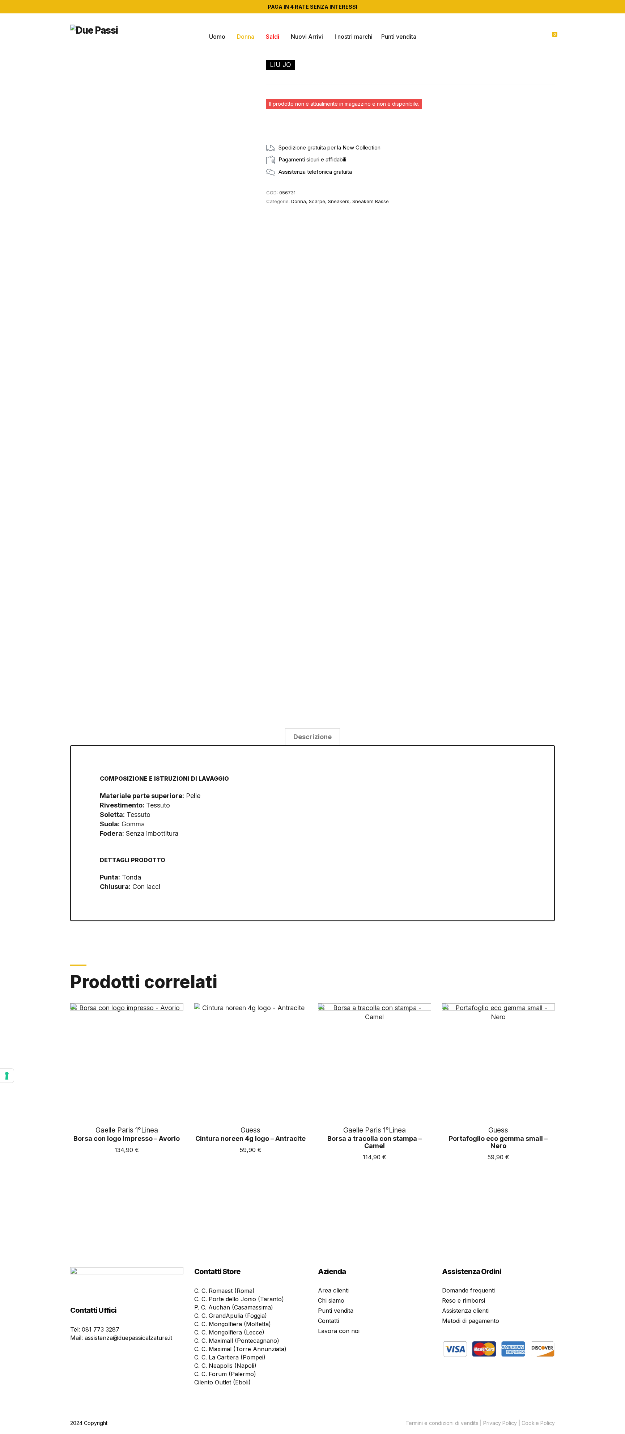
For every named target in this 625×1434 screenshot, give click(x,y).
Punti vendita (398, 36)
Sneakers (338, 201)
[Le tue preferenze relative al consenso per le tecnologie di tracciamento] (7, 1076)
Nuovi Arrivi (307, 36)
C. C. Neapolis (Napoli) (225, 1365)
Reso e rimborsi (463, 1300)
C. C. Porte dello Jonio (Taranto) (239, 1299)
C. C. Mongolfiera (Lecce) (229, 1332)
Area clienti (333, 1290)
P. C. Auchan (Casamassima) (233, 1307)
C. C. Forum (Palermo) (225, 1374)
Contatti (328, 1320)
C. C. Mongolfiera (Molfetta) (232, 1324)
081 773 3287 (100, 1329)
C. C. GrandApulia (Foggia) (230, 1315)
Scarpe (317, 201)
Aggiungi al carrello (127, 1162)
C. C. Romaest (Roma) (224, 1290)
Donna (245, 36)
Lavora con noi (339, 1330)
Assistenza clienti (465, 1310)
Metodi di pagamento (470, 1320)
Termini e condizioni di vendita (442, 1423)
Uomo (217, 36)
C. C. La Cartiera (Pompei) (229, 1357)
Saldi (272, 36)
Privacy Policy (500, 1423)
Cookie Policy (538, 1423)
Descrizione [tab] (312, 737)
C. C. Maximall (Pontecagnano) (236, 1340)
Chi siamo (331, 1300)
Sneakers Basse (370, 201)
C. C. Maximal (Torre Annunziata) (240, 1349)
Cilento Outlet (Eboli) (222, 1382)
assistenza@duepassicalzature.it (128, 1337)
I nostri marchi (354, 36)
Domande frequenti (468, 1290)
